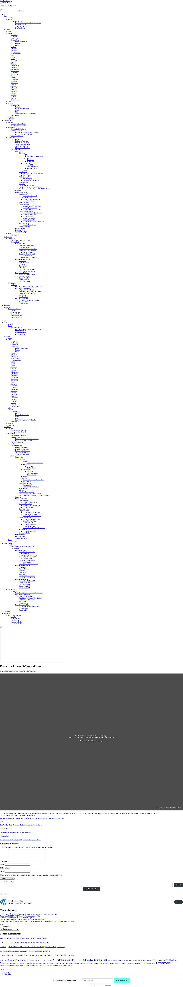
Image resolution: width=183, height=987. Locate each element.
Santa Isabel (22, 266)
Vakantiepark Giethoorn (22, 144)
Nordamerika (15, 105)
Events (135, 960)
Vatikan (13, 98)
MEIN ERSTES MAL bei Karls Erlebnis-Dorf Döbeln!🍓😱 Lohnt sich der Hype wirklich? (36, 947)
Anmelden (7, 973)
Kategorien (3, 928)
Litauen (13, 64)
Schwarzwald (163, 962)
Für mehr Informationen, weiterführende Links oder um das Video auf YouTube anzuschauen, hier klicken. (32, 818)
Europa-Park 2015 (24, 276)
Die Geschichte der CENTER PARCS (30, 187)
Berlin (17, 45)
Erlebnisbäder (12, 283)
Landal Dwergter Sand (30, 196)
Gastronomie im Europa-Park (28, 249)
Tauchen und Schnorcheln (31, 180)
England (25, 170)
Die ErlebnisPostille (63, 959)
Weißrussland (15, 100)
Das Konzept (23, 172)
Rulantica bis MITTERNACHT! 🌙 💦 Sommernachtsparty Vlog (20, 916)
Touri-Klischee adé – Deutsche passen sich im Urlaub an (33, 951)
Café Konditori (23, 297)
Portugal (13, 77)
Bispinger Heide (32, 168)
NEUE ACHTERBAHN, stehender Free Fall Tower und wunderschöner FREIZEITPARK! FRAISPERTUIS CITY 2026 (37, 921)
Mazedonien (15, 65)
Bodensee (37, 960)
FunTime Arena (14, 963)
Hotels (10, 233)
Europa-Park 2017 (24, 279)
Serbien (13, 86)
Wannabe (22, 184)
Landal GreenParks (21, 192)
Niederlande (15, 71)
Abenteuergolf (27, 178)
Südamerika (15, 115)
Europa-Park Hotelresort (18, 129)
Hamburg (28, 963)
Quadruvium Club (5, 2)
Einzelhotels (15, 235)
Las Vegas (49, 963)
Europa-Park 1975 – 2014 (27, 274)
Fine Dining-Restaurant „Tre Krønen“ (30, 291)
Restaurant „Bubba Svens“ (27, 293)
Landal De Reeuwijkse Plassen (32, 213)
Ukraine (13, 95)
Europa (10, 33)
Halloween (22, 963)
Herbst (34, 963)
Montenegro (15, 69)
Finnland (14, 48)
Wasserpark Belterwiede (22, 148)
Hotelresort (38, 963)
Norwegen (14, 72)
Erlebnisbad (88, 960)
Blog (5, 16)
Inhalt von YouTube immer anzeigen (93, 741)
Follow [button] (179, 902)
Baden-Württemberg (21, 42)
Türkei (13, 93)
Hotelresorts (11, 127)
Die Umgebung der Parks (26, 185)
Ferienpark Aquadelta (21, 141)
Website (2, 871)
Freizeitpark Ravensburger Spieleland (22, 240)
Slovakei (14, 88)
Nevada (77, 963)
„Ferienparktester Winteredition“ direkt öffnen (168, 807)
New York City (83, 963)
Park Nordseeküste (32, 166)
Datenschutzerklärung (14, 309)
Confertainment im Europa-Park (28, 257)
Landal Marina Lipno (29, 225)
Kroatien (14, 60)
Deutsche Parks (23, 194)
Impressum (7, 307)
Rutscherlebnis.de (150, 963)
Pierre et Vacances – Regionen (24, 134)
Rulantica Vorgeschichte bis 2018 (29, 300)
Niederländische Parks (26, 211)
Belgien (25, 155)
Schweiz (14, 84)
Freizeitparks (11, 238)
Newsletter (7, 305)
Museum (71, 963)
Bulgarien (14, 36)
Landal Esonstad (28, 216)
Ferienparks (11, 137)
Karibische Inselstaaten (22, 108)
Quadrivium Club (16, 21)
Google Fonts (15, 312)
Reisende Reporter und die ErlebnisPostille (28, 23)
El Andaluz (22, 261)
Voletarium (26, 247)
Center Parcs (19, 151)
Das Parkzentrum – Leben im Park (33, 173)
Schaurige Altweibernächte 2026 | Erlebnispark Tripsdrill (17, 918)
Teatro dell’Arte (27, 252)
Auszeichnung (3, 960)
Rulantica (14, 285)
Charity (49, 960)
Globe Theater (27, 256)
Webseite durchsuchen (6, 882)
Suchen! (178, 885)
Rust (143, 963)
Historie (10, 19)
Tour (47, 965)
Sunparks (18, 190)
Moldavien (14, 67)
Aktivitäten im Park (25, 177)
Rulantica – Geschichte (22, 298)
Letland (13, 62)
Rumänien (14, 79)
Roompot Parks (20, 228)
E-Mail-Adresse (5, 868)
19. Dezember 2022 (6, 671)
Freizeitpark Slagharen (22, 143)
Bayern (17, 43)
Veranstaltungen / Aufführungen (58, 965)
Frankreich (14, 50)
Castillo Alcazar (24, 262)
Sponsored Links (16, 315)
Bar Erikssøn (23, 295)
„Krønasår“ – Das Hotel (26, 290)
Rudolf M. (3, 947)
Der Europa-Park (20, 244)
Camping (10, 122)
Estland (13, 47)
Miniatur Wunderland (61, 963)
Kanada (17, 107)
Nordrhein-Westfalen (94, 963)
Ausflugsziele (8, 237)
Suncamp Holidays (21, 232)
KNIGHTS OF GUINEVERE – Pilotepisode (60, 955)
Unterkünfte (7, 120)
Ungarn (13, 96)
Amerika (10, 103)
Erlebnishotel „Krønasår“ (22, 288)
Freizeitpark (4, 963)
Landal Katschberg (28, 201)
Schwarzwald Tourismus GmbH (7, 965)
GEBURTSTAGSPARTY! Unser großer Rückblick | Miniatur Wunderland (22, 919)
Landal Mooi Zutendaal (30, 208)
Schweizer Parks (24, 202)
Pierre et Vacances (16, 131)
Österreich (14, 74)
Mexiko (17, 110)
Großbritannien (16, 54)
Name (2, 864)
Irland (13, 55)
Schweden (14, 83)
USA (16, 112)
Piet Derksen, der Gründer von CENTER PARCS (34, 189)
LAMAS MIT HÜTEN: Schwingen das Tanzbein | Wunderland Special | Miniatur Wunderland (28, 914)
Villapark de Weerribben (22, 146)
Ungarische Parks (24, 226)
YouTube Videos (16, 317)
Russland (14, 81)
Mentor (2, 938)
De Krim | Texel (20, 230)
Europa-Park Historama (22, 273)
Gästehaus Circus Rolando (27, 271)
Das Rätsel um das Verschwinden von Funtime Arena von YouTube (27, 938)
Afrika (10, 31)
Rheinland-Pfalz (130, 963)
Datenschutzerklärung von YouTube (97, 737)
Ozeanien (10, 117)
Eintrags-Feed (8, 974)
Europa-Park (15, 242)
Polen (13, 76)
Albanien (14, 35)
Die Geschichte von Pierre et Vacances (27, 132)
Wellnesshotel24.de (17, 136)
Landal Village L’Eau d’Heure (32, 209)
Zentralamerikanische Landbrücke (25, 113)
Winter (70, 965)
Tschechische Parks (25, 223)
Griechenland (15, 52)
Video (2, 822)
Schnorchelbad (23, 182)
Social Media (15, 314)
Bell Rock (22, 268)
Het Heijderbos (31, 161)
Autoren (10, 18)
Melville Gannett (18, 671)
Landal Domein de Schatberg (32, 206)
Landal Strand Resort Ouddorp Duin (34, 221)
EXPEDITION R (20, 24)
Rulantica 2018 (23, 302)
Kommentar (4, 861)
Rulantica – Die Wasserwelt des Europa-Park (28, 286)
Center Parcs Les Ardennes (35, 156)
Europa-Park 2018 (24, 281)
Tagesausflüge (41, 965)
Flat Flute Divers (20, 28)
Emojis (13, 310)
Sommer (17, 965)
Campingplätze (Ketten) (18, 125)
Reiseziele (7, 30)
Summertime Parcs (20, 26)
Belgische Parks (24, 204)
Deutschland (15, 40)
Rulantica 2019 (23, 303)
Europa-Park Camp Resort (27, 269)
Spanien (13, 89)
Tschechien (14, 91)
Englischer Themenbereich (27, 254)
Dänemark (14, 38)
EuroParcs (3, 825)
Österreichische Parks (25, 197)
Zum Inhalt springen (6, 1)
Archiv (2, 924)
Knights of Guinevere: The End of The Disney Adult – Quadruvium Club (22, 955)
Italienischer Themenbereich (27, 250)
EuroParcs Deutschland (13, 825)
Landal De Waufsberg (29, 214)
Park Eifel (30, 165)
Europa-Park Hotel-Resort (23, 259)
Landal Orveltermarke (29, 218)
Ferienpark (149, 960)
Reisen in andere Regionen (117, 963)
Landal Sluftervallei (29, 220)
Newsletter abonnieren (91, 889)
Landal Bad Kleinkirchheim (31, 199)
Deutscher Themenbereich (27, 245)
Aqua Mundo (27, 175)
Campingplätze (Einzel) (18, 124)
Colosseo (22, 264)
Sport (21, 965)
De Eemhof (30, 160)
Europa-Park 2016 (24, 278)
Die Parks (22, 153)
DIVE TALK (78, 960)
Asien (9, 101)
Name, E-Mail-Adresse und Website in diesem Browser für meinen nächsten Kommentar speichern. (32, 875)
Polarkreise (11, 119)
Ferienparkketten (16, 149)
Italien (13, 59)
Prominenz (104, 963)
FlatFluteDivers (172, 960)
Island (13, 57)
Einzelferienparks (16, 139)
